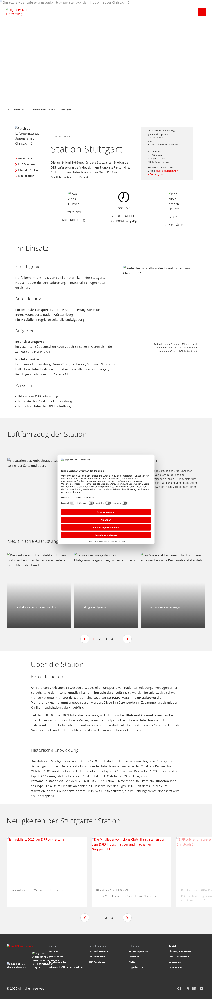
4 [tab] (112, 639)
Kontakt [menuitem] (173, 945)
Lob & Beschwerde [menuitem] (179, 956)
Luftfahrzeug (27, 164)
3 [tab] (106, 639)
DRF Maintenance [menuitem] (98, 951)
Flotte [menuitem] (132, 961)
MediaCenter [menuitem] (56, 956)
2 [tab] (100, 639)
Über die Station (29, 170)
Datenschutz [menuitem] (175, 967)
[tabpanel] (39, 590)
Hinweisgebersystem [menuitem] (180, 951)
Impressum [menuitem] (175, 961)
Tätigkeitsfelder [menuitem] (57, 961)
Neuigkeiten (26, 175)
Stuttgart (66, 109)
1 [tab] (93, 639)
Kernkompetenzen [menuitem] (139, 951)
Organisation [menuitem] (136, 967)
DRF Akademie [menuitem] (97, 956)
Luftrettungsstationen (42, 109)
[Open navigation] (202, 12)
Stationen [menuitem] (134, 956)
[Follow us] (179, 988)
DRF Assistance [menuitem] (97, 961)
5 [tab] (118, 639)
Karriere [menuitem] (53, 951)
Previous (84, 639)
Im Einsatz (25, 158)
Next (127, 639)
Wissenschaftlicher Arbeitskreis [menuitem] (66, 967)
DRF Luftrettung (15, 109)
